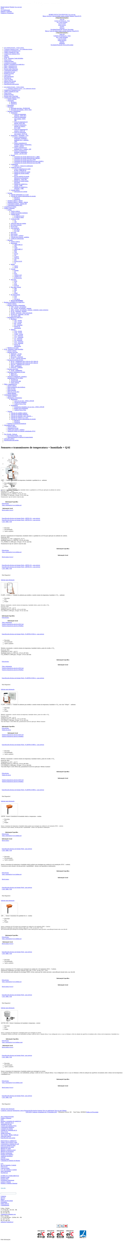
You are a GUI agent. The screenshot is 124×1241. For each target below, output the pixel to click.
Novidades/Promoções (57, 29)
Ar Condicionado (5, 10)
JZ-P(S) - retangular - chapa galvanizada (21, 313)
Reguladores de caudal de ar (14, 317)
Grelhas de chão (15, 219)
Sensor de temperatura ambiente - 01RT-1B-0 (20, 115)
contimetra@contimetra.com (8, 1214)
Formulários (4, 1202)
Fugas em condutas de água (8, 1145)
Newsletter (70, 29)
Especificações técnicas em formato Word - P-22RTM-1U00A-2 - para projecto (23, 634)
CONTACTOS (57, 14)
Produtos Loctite (5, 1177)
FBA (15, 290)
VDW (15, 247)
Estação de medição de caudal (22, 172)
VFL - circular (18, 320)
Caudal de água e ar (16, 167)
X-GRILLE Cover (19, 216)
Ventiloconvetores (9, 61)
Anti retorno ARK (15, 316)
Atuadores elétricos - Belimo (15, 200)
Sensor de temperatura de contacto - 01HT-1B (21, 130)
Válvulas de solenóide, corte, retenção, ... (22, 416)
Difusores (6, 57)
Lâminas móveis (15, 214)
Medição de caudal (6, 1148)
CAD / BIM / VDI (7, 521)
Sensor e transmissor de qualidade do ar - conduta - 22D (22, 148)
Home (2, 7)
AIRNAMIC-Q (18, 249)
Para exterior (14, 234)
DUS (15, 273)
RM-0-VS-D (14, 375)
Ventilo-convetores (6, 1133)
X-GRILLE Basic (19, 217)
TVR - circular (18, 332)
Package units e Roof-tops (11, 69)
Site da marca (5, 840)
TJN (15, 282)
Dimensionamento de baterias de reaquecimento (20, 437)
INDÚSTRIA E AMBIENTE (9, 1141)
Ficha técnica (5, 503)
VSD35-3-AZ (18, 275)
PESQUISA (64, 14)
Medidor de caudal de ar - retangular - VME (21, 187)
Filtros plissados (11, 390)
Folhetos (64, 1110)
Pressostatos (10, 105)
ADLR (16, 267)
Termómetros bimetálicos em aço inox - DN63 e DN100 (29, 407)
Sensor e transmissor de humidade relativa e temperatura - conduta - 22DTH (23, 144)
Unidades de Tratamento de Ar (12, 50)
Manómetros (14, 399)
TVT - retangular (18, 337)
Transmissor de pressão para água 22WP (25, 159)
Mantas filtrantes (11, 393)
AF (15, 220)
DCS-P (16, 253)
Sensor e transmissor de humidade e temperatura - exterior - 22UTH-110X (21, 152)
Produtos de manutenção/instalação (16, 423)
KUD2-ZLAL (18, 278)
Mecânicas (17, 197)
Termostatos (10, 100)
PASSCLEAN (18, 261)
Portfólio (62, 26)
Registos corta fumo (12, 369)
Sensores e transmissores (13, 111)
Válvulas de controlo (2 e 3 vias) (19, 417)
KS (15, 272)
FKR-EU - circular (16, 355)
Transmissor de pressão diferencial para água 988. (27, 162)
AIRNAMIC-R (18, 244)
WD (15, 260)
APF (15, 222)
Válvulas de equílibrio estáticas (19, 413)
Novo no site (46, 1110)
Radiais (13, 264)
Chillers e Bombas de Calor (11, 52)
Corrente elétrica (15, 190)
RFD (15, 250)
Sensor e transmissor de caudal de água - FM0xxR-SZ (22, 169)
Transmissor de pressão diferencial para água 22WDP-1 (29, 161)
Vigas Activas (7, 60)
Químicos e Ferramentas (7, 13)
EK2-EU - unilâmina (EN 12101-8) (20, 364)
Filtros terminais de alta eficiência (16, 387)
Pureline (16, 270)
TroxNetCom (7, 78)
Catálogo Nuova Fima (20, 404)
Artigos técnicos (62, 25)
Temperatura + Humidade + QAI (19, 135)
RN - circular (17, 323)
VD (15, 255)
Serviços (49, 16)
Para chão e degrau (16, 287)
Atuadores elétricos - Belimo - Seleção (17, 202)
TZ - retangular (18, 338)
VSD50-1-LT (17, 276)
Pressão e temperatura (6, 1153)
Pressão (13, 155)
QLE (15, 296)
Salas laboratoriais (9, 76)
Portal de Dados (5, 1159)
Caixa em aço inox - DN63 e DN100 (24, 401)
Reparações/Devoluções (30, 1110)
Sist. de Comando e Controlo (8, 1165)
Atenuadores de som (9, 72)
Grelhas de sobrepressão (17, 238)
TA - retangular (18, 340)
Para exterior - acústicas (17, 235)
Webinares (62, 28)
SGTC (2, 8)
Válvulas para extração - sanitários (20, 237)
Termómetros (14, 405)
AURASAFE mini (16, 381)
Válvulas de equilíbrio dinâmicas (19, 414)
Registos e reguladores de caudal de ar (14, 64)
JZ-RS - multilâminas (16, 370)
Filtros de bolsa (11, 388)
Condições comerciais (6, 1110)
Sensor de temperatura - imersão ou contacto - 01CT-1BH (20, 126)
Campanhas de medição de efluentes (10, 1160)
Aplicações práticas (9, 82)
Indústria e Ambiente (6, 11)
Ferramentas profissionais (7, 1180)
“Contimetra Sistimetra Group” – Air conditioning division (18, 49)
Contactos (6, 7)
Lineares (13, 269)
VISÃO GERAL (12, 99)
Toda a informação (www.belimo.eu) (12, 505)
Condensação (14, 164)
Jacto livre (13, 279)
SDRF (16, 293)
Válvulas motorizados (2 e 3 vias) (20, 194)
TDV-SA (16, 258)
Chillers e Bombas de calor (11, 91)
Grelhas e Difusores (9, 208)
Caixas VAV (7, 75)
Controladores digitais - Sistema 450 (17, 203)
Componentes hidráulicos (11, 70)
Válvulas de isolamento (20, 402)
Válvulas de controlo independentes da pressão (23, 196)
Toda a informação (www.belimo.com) (12, 1042)
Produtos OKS (5, 1179)
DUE (15, 284)
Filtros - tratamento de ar (10, 66)
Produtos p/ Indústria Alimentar (9, 1183)
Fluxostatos (10, 106)
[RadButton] (58, 1226)
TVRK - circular (18, 334)
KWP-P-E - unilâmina (17, 367)
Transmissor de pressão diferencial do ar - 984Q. (27, 156)
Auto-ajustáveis (15, 228)
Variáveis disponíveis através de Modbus (12, 626)
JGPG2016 (29, 1112)
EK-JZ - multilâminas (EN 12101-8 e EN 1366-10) (24, 361)
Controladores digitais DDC (14, 205)
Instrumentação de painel (7, 1147)
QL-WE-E (17, 299)
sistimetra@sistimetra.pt (7, 1222)
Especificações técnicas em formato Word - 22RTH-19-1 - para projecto (21, 518)
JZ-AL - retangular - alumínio (18, 311)
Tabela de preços (6, 730)
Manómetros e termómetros (14, 398)
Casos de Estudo (5, 1168)
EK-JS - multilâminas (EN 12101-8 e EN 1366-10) (24, 363)
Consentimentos (5, 1205)
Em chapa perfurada (16, 225)
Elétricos (13, 329)
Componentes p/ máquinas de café (10, 1144)
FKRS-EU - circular (16, 354)
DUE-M (16, 285)
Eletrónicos (14, 103)
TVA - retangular (18, 343)
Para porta (13, 232)
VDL (15, 252)
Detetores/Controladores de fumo (16, 372)
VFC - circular (18, 322)
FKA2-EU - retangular (17, 357)
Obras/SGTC (77, 16)
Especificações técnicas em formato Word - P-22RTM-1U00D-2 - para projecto (23, 744)
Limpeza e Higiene (6, 1182)
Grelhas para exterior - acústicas (15, 429)
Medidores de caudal (12, 347)
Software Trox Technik (10, 81)
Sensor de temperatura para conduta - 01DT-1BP (20, 119)
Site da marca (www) (7, 510)
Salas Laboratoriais (6, 1171)
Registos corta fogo (12, 352)
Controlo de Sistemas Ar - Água (62, 20)
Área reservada (18, 7)
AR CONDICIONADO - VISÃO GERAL (14, 47)
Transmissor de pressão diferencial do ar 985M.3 (27, 158)
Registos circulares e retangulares (16, 305)
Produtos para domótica (7, 1154)
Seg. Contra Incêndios (62, 22)
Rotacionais (14, 243)
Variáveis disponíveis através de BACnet (13, 624)
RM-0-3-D (14, 373)
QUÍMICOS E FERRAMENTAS (10, 1175)
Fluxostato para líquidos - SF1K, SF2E (21, 109)
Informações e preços (18, 1110)
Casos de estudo (56, 16)
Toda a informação (7, 622)
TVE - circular (18, 331)
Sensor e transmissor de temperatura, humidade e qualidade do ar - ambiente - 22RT (21, 139)
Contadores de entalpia (10, 63)
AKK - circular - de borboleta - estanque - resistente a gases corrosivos (29, 310)
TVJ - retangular (18, 335)
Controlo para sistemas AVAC (12, 53)
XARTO (16, 256)
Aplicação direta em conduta (18, 223)
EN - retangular (18, 325)
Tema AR (62, 19)
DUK (15, 281)
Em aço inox (14, 226)
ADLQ (16, 266)
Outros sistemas (15, 382)
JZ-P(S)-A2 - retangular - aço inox (20, 314)
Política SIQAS (5, 1203)
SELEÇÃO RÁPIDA (17, 300)
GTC (2, 1163)
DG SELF (17, 229)
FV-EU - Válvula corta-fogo (18, 358)
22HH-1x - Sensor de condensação (23, 166)
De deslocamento (15, 294)
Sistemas (71, 16)
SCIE (2, 1119)
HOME (51, 14)
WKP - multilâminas (16, 366)
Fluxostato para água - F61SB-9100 (20, 108)
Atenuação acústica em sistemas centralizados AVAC (21, 431)
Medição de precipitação (7, 1151)
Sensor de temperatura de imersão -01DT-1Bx (21, 122)
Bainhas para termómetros (21, 408)
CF (15, 263)
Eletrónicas (17, 199)
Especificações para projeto (11, 84)
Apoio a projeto (65, 16)
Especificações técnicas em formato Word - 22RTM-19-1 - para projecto (21, 520)
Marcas (45, 16)
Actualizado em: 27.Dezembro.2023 (47, 1112)
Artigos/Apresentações (62, 17)
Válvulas (9, 193)
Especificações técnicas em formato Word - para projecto (17, 848)
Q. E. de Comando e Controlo (9, 1169)
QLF (15, 297)
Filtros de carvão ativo (13, 391)
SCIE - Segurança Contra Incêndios (13, 58)
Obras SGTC (4, 1166)
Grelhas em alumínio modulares (19, 213)
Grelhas (6, 55)
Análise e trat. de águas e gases (9, 1142)
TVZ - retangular (18, 341)
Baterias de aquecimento (17, 327)
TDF (15, 246)
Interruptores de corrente (20, 191)
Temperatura (14, 112)
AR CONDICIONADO (7, 1116)
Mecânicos (14, 102)
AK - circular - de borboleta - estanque (21, 308)
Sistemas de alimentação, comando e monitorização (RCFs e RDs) (17, 377)
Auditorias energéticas (6, 1156)
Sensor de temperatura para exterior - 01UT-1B (20, 133)
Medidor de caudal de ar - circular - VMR (21, 184)
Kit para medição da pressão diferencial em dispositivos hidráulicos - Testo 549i (21, 178)
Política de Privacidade (92, 1112)
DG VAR (16, 231)
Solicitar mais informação (7, 580)
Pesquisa (12, 7)
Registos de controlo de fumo (15, 360)
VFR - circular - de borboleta (18, 307)
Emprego (39, 1110)
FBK (15, 288)
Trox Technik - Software (10, 434)
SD (15, 291)
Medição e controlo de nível (8, 1150)
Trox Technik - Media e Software (9, 1135)
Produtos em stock (9, 73)
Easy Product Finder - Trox (14, 435)
